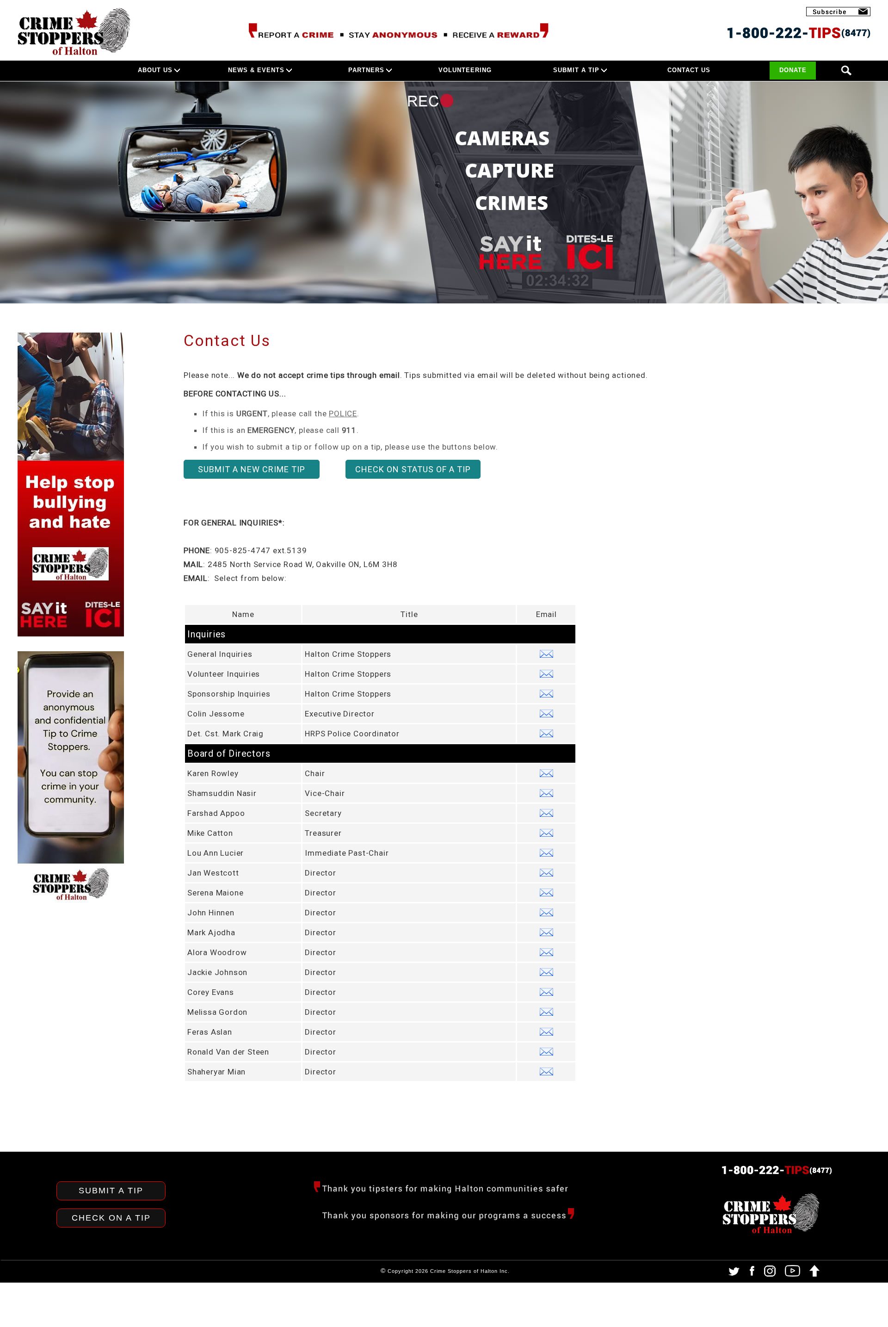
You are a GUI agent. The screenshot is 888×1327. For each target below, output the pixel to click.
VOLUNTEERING (465, 70)
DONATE (793, 70)
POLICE (343, 413)
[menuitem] (183, 71)
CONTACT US (688, 70)
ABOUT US (155, 70)
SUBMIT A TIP (576, 70)
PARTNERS (366, 70)
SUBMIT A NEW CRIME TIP (251, 469)
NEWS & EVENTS (256, 70)
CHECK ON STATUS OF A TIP (413, 469)
